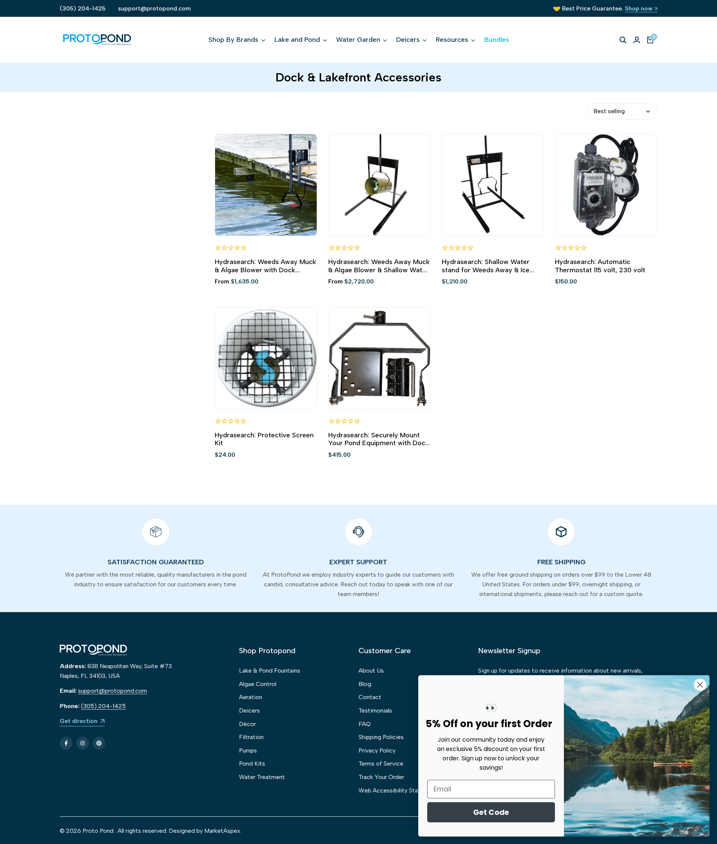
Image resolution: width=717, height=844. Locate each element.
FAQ (364, 723)
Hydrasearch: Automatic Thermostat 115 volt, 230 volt (600, 266)
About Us (371, 670)
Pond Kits (252, 763)
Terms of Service (380, 763)
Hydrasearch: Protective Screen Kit (264, 439)
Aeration (250, 697)
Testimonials (375, 710)
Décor (247, 723)
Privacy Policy (376, 750)
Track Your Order (381, 777)
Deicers (249, 710)
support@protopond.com (154, 8)
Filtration (251, 737)
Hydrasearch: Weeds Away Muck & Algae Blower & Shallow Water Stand (379, 266)
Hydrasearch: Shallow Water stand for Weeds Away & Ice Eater (486, 266)
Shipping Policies (381, 737)
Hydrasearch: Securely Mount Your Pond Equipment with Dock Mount (378, 439)
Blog (364, 684)
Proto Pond (98, 830)
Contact (369, 697)
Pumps (248, 750)
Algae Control (257, 684)
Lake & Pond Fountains (269, 670)
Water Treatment (262, 777)
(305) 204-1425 (83, 8)
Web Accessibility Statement (398, 790)
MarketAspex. (222, 830)
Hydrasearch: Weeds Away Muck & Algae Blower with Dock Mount (265, 266)
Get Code (491, 812)
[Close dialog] (700, 684)
